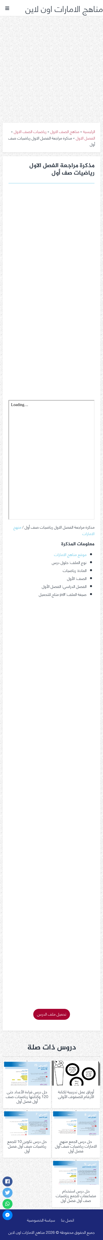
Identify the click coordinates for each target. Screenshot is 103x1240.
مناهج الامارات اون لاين (64, 8)
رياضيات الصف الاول (30, 131)
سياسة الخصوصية (41, 1220)
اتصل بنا (67, 1220)
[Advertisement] (51, 65)
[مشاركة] (7, 1181)
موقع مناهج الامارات (70, 554)
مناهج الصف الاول (64, 131)
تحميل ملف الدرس (51, 1014)
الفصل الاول (85, 137)
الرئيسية (89, 131)
